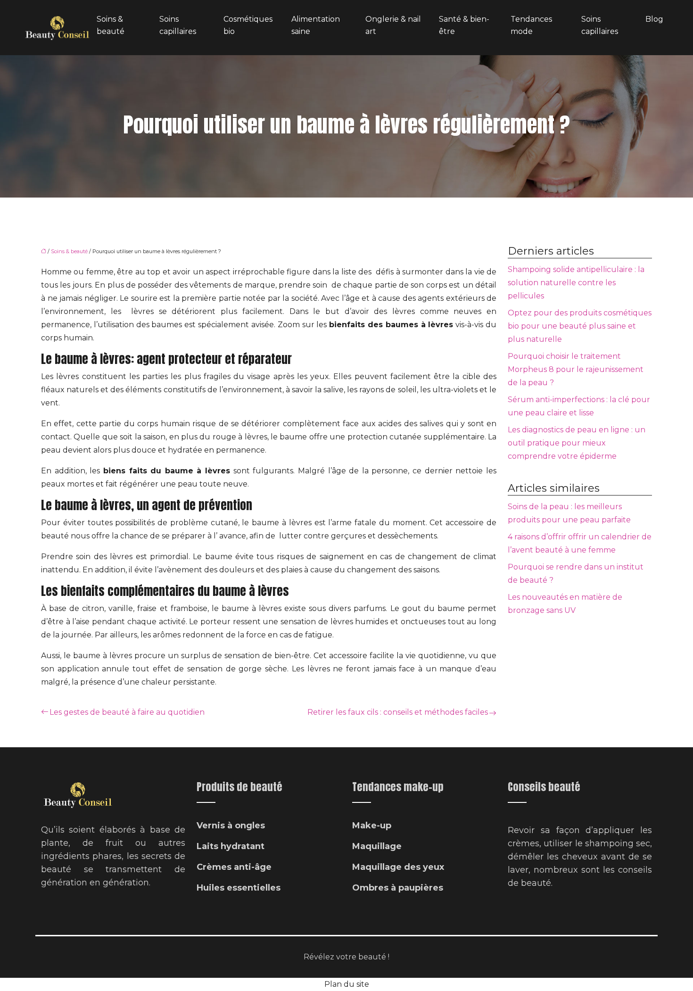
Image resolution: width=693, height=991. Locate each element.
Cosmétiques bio (247, 25)
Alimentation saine (315, 25)
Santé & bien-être (464, 25)
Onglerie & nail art (393, 25)
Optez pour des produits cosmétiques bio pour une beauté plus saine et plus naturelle (580, 326)
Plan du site (346, 984)
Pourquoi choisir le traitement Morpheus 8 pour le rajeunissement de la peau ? (576, 369)
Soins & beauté (110, 25)
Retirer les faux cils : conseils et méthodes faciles (397, 712)
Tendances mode (531, 25)
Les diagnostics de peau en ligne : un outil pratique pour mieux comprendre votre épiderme (576, 443)
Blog (654, 19)
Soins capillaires (177, 25)
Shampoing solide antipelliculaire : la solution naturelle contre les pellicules (576, 282)
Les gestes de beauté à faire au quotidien (127, 712)
